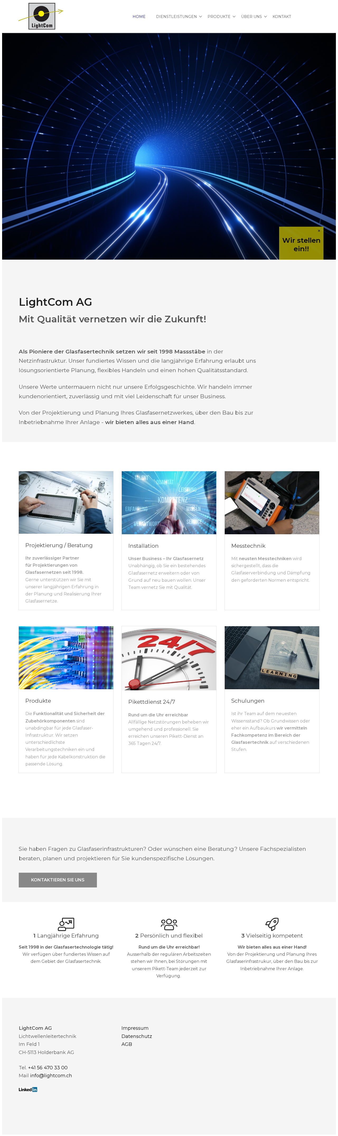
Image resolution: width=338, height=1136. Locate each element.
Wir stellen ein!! (301, 244)
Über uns (251, 16)
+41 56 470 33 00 (48, 1068)
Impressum (135, 1028)
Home (139, 16)
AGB (126, 1044)
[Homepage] (40, 16)
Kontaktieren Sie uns (57, 879)
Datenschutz (136, 1036)
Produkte (219, 16)
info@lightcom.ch (51, 1076)
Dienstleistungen (176, 16)
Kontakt (282, 16)
